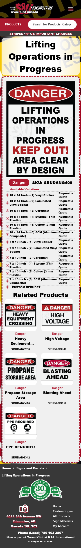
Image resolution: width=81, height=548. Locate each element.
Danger (19, 182)
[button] (40, 195)
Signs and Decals (30, 468)
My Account (61, 526)
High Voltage (57, 338)
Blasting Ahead (57, 392)
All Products (61, 516)
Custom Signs (63, 511)
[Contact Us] (24, 509)
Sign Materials (63, 521)
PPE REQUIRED (20, 447)
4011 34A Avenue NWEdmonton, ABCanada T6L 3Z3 (24, 521)
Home (6, 468)
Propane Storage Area (20, 395)
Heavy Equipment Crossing (20, 343)
